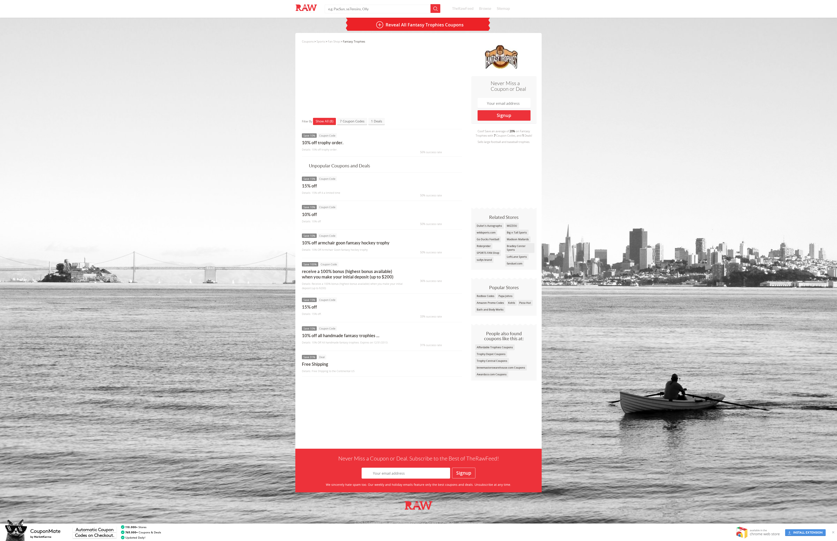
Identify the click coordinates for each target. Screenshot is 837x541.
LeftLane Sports (517, 257)
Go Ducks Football (488, 239)
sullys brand (484, 260)
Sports (320, 41)
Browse (485, 8)
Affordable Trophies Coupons (495, 347)
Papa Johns (505, 296)
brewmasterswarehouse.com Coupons (501, 367)
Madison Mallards (518, 239)
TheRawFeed (463, 8)
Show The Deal (424, 366)
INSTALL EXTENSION (808, 532)
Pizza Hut (525, 303)
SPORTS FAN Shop (488, 253)
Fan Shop (334, 41)
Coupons (308, 41)
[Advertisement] (504, 174)
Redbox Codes (485, 296)
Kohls (511, 303)
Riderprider (484, 246)
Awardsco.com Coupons (492, 374)
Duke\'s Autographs (489, 226)
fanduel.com (514, 263)
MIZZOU (512, 226)
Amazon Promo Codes (490, 303)
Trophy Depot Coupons (491, 354)
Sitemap (503, 8)
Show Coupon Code (428, 145)
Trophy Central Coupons (492, 361)
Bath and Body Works (490, 309)
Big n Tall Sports (517, 232)
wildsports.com (486, 232)
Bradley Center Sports (516, 248)
